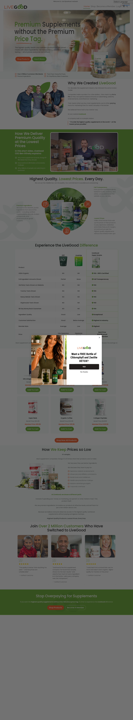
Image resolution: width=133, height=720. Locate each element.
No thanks (84, 372)
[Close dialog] (99, 337)
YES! (84, 367)
